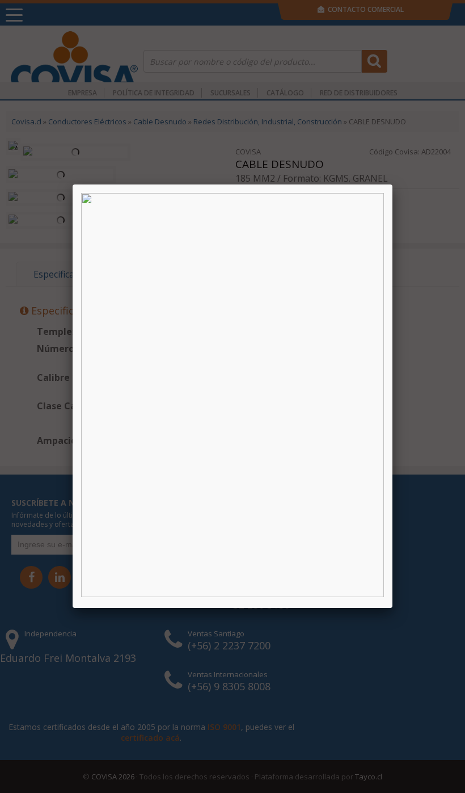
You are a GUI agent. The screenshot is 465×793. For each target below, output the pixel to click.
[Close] (392, 184)
